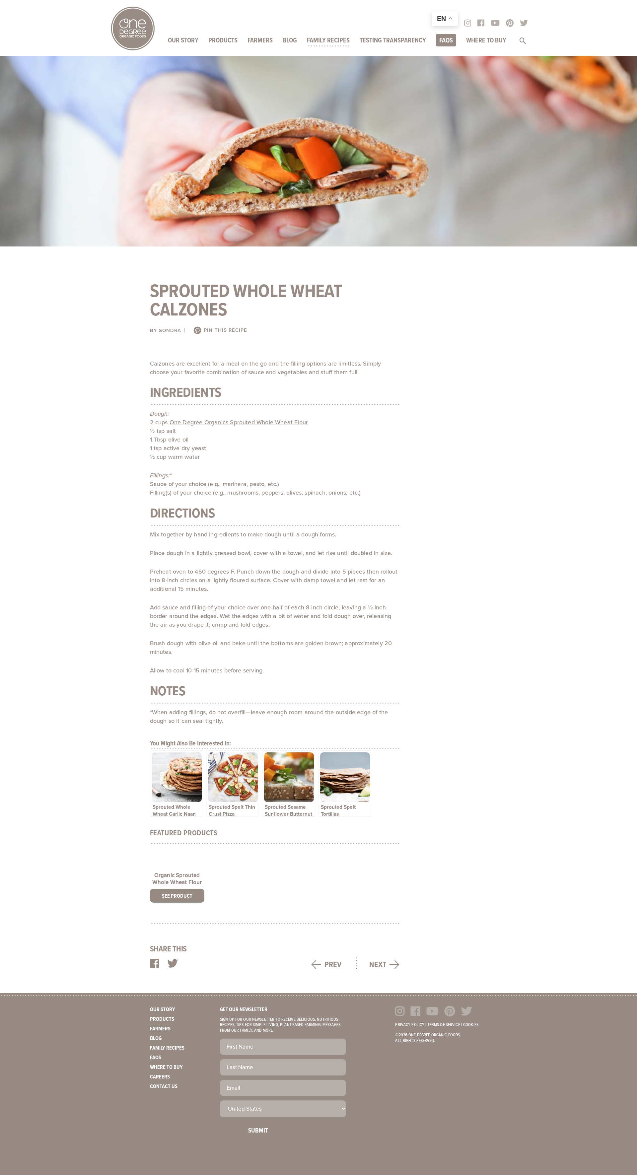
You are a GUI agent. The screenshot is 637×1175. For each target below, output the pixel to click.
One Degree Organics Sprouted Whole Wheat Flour (239, 422)
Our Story (183, 40)
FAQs (446, 40)
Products (223, 40)
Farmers (260, 40)
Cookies (470, 1025)
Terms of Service (444, 1025)
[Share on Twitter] (172, 964)
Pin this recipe (224, 330)
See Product (177, 896)
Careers (160, 1076)
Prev (332, 965)
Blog (290, 40)
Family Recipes (328, 40)
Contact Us (163, 1086)
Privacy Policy (409, 1025)
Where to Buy (486, 40)
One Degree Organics (133, 28)
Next (377, 965)
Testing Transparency (393, 40)
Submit (258, 1131)
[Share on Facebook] (154, 964)
